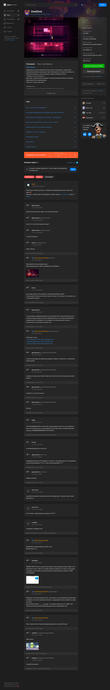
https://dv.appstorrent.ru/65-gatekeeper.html (40, 339)
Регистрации (11, 40)
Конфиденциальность (10, 684)
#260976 (40, 220)
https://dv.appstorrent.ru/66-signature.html (40, 343)
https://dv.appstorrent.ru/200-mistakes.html (40, 341)
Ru (83, 5)
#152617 (40, 635)
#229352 (39, 354)
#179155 (40, 444)
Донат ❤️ (16, 686)
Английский (92, 39)
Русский (85, 39)
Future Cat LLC (87, 28)
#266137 (39, 260)
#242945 (40, 290)
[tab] (30, 64)
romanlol (34, 522)
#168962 (40, 562)
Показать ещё (51, 93)
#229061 (39, 333)
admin (33, 184)
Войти (102, 5)
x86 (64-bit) (86, 61)
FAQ (17, 684)
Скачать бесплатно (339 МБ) (94, 66)
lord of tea (35, 490)
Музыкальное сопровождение (92, 44)
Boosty (28, 196)
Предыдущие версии (93, 71)
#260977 (40, 232)
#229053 (39, 312)
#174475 (39, 542)
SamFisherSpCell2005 (41, 258)
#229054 (39, 457)
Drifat (33, 242)
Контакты (11, 686)
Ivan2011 (34, 633)
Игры (48, 14)
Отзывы (6, 686)
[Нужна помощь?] (60, 685)
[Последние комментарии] (94, 5)
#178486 (40, 492)
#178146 (40, 524)
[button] (26, 37)
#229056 (39, 474)
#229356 (39, 389)
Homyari (34, 658)
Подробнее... (99, 76)
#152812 (40, 660)
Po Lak (34, 442)
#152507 (40, 620)
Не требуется (87, 50)
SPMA (33, 420)
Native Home (35, 205)
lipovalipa (35, 560)
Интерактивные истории (38, 14)
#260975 (40, 207)
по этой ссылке (65, 194)
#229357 (39, 404)
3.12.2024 (100, 90)
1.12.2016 (85, 33)
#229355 (39, 372)
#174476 (39, 593)
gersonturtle (36, 310)
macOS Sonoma (87, 55)
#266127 (39, 245)
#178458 (40, 509)
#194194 (40, 422)
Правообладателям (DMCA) (11, 683)
